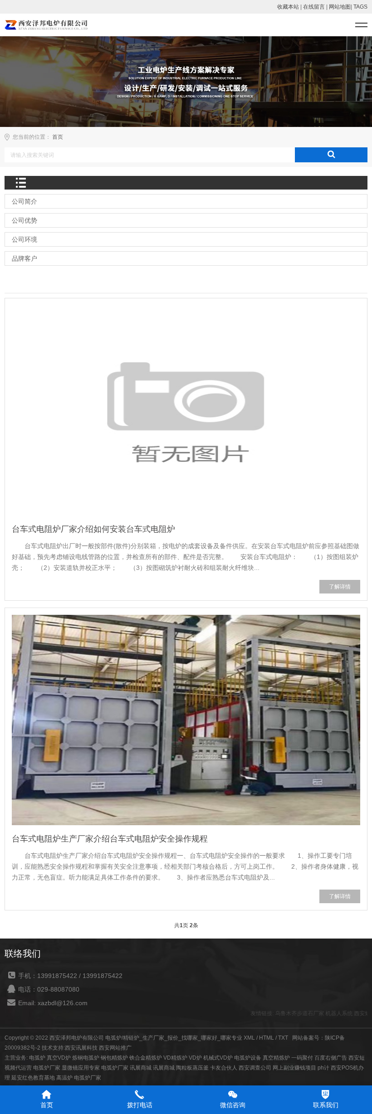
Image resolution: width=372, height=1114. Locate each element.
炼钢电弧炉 (85, 1058)
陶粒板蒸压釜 (192, 1068)
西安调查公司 (255, 1068)
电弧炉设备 (247, 1058)
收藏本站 (288, 7)
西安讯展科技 (81, 1048)
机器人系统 (330, 1013)
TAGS (360, 7)
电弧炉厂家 (46, 1068)
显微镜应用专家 (81, 1068)
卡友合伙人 (223, 1068)
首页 (57, 137)
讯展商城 (141, 1068)
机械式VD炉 (218, 1058)
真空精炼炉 (276, 1058)
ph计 (323, 1068)
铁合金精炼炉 (145, 1058)
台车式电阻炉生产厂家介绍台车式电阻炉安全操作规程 (110, 838)
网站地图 (340, 7)
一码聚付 (302, 1058)
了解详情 (340, 587)
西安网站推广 (115, 1048)
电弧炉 (37, 1058)
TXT (283, 1038)
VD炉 (195, 1058)
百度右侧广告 (330, 1058)
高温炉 (64, 1078)
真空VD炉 (59, 1058)
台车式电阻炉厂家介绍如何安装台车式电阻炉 (93, 529)
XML (249, 1038)
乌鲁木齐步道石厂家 (290, 1013)
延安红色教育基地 (33, 1078)
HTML (266, 1038)
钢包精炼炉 (114, 1058)
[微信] (232, 1094)
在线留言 (314, 7)
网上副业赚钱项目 (294, 1068)
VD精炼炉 (175, 1058)
